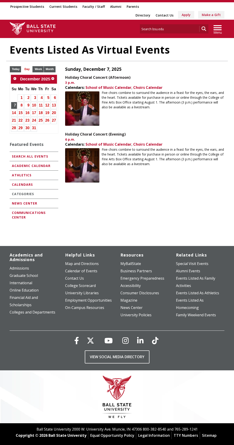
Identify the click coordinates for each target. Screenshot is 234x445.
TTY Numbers (186, 435)
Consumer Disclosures (139, 292)
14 (14, 113)
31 (34, 128)
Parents (133, 6)
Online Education (24, 290)
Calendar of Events (81, 270)
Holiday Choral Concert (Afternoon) (97, 77)
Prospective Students (27, 6)
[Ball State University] (117, 398)
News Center (24, 203)
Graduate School (24, 275)
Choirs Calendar (147, 87)
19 (47, 113)
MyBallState (130, 263)
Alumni (115, 6)
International (21, 282)
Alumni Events (188, 270)
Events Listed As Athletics (197, 292)
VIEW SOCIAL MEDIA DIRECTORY (117, 356)
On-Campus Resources (84, 307)
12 (47, 105)
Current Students (63, 6)
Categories (23, 194)
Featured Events (26, 144)
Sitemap (209, 435)
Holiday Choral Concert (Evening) (95, 134)
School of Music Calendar (108, 87)
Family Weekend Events (196, 314)
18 (41, 113)
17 (34, 113)
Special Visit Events (192, 263)
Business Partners (136, 270)
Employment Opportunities (88, 300)
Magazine (128, 300)
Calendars (22, 184)
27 (54, 120)
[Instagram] (125, 340)
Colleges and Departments (32, 312)
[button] (16, 69)
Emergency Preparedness (142, 278)
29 (21, 128)
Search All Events (30, 156)
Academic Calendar (31, 166)
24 (34, 120)
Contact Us (164, 15)
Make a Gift (211, 15)
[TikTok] (155, 340)
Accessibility (130, 285)
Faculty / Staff (93, 6)
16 (27, 113)
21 (14, 120)
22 (21, 120)
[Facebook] (76, 340)
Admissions (19, 268)
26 (47, 120)
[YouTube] (108, 340)
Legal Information (154, 435)
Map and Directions (82, 263)
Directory (143, 15)
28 (14, 128)
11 (41, 105)
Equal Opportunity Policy (112, 435)
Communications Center (29, 214)
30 (27, 128)
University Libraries (82, 292)
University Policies (136, 314)
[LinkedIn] (140, 340)
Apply (186, 15)
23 (27, 120)
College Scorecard (80, 285)
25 (41, 120)
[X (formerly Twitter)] (90, 340)
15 (21, 113)
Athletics (22, 175)
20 (54, 113)
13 (54, 105)
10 (34, 105)
